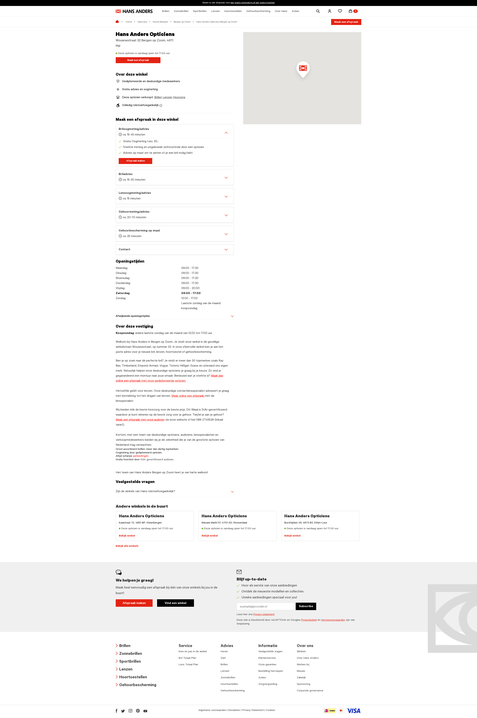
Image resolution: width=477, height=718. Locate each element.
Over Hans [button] (281, 11)
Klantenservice (267, 658)
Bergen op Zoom (182, 22)
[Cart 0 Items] (350, 11)
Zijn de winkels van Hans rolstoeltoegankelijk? (145, 491)
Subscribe (306, 606)
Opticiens (142, 22)
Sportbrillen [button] (200, 11)
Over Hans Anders (308, 658)
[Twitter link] (123, 711)
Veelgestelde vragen (270, 651)
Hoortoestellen (131, 677)
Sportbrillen (128, 662)
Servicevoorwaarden (333, 620)
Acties (262, 677)
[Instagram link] (130, 711)
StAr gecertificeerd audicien (156, 459)
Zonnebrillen (129, 654)
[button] (329, 11)
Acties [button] (295, 11)
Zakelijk (301, 677)
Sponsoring (303, 684)
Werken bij (303, 664)
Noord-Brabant (160, 22)
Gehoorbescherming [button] (258, 11)
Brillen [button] (165, 11)
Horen (224, 651)
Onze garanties (267, 664)
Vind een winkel (175, 603)
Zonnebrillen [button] (181, 11)
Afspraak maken (135, 161)
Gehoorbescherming (136, 685)
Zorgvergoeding (267, 684)
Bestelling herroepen (270, 671)
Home (129, 22)
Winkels (301, 651)
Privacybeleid (309, 620)
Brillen (158, 97)
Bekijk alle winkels (127, 546)
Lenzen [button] (215, 11)
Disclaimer (234, 710)
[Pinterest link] (138, 711)
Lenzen (167, 97)
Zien (223, 658)
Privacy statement (263, 614)
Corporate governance (310, 690)
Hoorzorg (179, 97)
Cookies (270, 710)
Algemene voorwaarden (212, 710)
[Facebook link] (116, 711)
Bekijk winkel (127, 536)
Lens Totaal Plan (188, 664)
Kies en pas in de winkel (193, 651)
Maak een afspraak (346, 22)
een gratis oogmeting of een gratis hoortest (252, 3)
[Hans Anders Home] (134, 11)
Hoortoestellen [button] (233, 11)
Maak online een (187, 396)
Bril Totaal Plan (187, 658)
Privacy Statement (253, 710)
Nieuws (301, 671)
